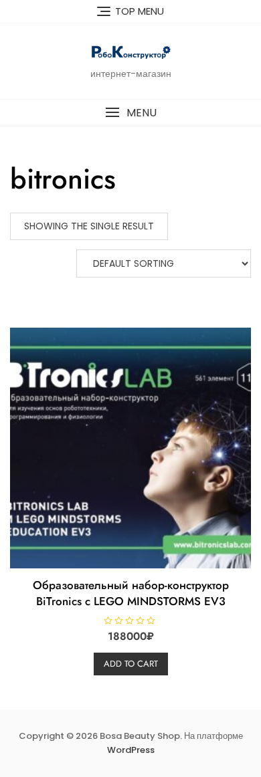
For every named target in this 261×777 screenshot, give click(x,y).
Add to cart (131, 663)
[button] (130, 112)
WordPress (131, 750)
